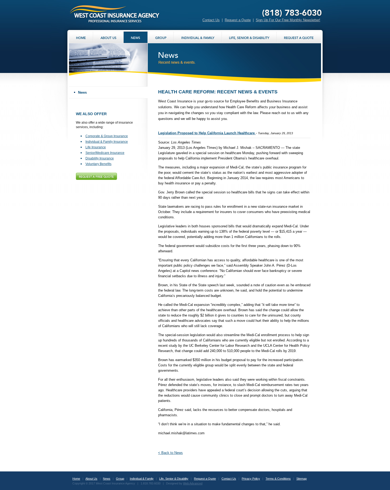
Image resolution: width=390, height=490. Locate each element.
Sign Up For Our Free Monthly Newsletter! (288, 20)
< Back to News (170, 453)
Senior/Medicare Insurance (104, 153)
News (82, 92)
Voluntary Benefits (98, 164)
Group (120, 478)
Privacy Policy (251, 478)
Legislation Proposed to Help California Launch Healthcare (207, 133)
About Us (91, 478)
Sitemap (301, 478)
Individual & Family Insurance (106, 142)
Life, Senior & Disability (173, 478)
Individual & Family (142, 478)
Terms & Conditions (278, 478)
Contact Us (211, 20)
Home (76, 478)
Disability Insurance (99, 158)
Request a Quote (238, 20)
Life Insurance (95, 147)
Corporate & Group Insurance (106, 136)
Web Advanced (192, 483)
